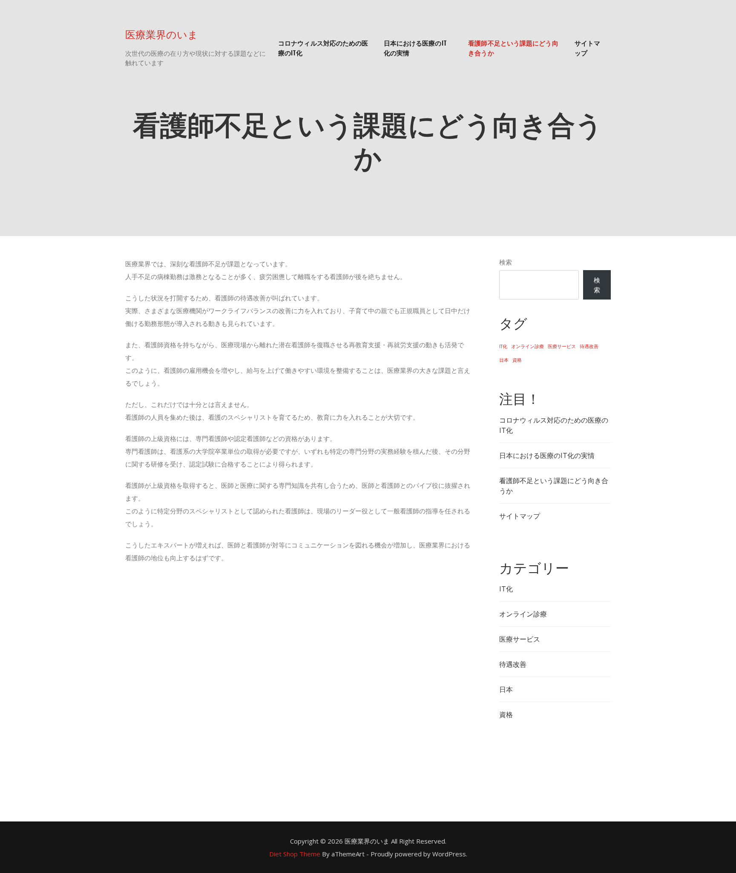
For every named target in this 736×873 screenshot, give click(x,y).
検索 (505, 262)
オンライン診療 (527, 346)
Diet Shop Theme (294, 854)
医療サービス (562, 346)
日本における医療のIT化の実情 (415, 47)
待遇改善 (589, 346)
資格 (517, 360)
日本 (504, 360)
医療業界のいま (161, 34)
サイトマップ (587, 47)
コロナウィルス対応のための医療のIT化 (323, 47)
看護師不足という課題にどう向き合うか (513, 47)
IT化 (503, 346)
